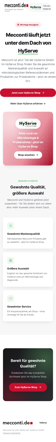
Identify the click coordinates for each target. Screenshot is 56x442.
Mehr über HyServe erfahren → (28, 103)
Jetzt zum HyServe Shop (25, 92)
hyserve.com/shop (11, 433)
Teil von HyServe (47, 7)
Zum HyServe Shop (26, 387)
